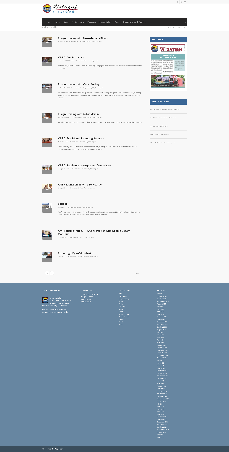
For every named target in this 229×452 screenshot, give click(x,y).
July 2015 (160, 435)
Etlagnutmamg (85, 41)
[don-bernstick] (47, 61)
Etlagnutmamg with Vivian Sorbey (78, 84)
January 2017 (161, 388)
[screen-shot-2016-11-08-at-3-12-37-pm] (47, 118)
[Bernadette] (47, 42)
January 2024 (161, 345)
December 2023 (162, 347)
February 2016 (162, 417)
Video (85, 61)
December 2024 (162, 322)
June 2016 (160, 406)
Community (123, 296)
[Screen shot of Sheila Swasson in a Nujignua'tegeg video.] (47, 257)
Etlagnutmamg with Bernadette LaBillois (83, 38)
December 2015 (162, 422)
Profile (121, 319)
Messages (122, 306)
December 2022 (162, 373)
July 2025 (160, 306)
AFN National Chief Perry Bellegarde (80, 184)
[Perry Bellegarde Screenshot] (47, 188)
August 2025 (161, 304)
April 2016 (160, 412)
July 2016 (160, 404)
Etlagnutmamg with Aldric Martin (78, 114)
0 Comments (74, 41)
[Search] (183, 22)
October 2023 (162, 353)
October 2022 (162, 378)
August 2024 (161, 330)
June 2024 (160, 335)
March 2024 (161, 342)
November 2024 (162, 324)
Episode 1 (64, 203)
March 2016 (161, 414)
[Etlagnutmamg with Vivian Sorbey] (47, 88)
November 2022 (162, 376)
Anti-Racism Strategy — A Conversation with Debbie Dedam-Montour (94, 232)
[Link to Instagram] (181, 2)
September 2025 (163, 301)
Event (121, 301)
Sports (121, 322)
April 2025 (160, 312)
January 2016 (161, 419)
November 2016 (162, 394)
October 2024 (162, 327)
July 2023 (160, 360)
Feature (121, 304)
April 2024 (160, 340)
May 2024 (160, 337)
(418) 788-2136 (86, 299)
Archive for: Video (50, 27)
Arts (82, 61)
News (80, 256)
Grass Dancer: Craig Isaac (168, 143)
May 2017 (160, 381)
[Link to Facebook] (177, 2)
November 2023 (162, 350)
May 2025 (160, 309)
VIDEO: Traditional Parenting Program (81, 138)
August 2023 (161, 358)
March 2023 (161, 368)
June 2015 (160, 437)
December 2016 (162, 391)
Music (121, 309)
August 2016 (161, 401)
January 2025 (161, 319)
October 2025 (162, 299)
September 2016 (163, 399)
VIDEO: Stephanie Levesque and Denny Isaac (84, 165)
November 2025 (162, 296)
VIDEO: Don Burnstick (71, 57)
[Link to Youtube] (185, 2)
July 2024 (160, 332)
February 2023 (162, 371)
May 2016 (160, 409)
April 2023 (160, 365)
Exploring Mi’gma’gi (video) (74, 253)
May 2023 (160, 363)
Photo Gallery (124, 317)
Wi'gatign (59, 449)
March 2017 (161, 383)
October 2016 (162, 396)
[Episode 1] (47, 208)
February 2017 (162, 386)
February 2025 (162, 317)
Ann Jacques (97, 41)
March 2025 (161, 314)
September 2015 (163, 429)
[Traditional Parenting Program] (47, 142)
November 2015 (162, 424)
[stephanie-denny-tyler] (47, 169)
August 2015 (161, 432)
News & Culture (124, 314)
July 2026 (160, 294)
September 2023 (163, 355)
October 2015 (162, 427)
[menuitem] (48, 22)
